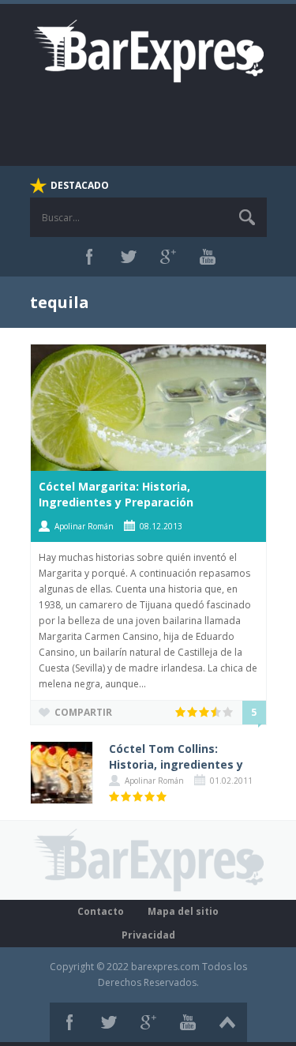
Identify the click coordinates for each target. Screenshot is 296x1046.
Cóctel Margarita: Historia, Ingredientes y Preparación (116, 494)
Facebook (89, 257)
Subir (227, 1022)
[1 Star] (181, 711)
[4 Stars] (217, 711)
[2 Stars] (193, 711)
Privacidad (148, 935)
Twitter (128, 257)
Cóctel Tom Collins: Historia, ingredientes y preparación (176, 764)
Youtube (207, 257)
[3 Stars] (205, 711)
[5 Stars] (228, 711)
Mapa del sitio (183, 911)
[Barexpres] (148, 50)
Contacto (100, 911)
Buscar (247, 217)
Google (168, 257)
